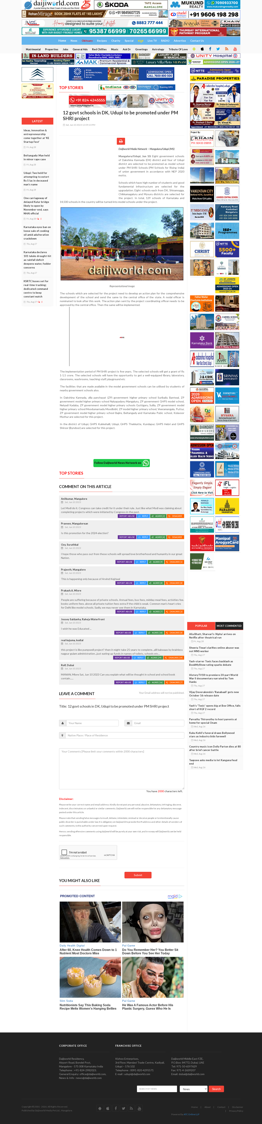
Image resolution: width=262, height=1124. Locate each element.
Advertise (180, 40)
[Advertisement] (89, 172)
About (207, 1107)
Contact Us (197, 40)
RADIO (165, 40)
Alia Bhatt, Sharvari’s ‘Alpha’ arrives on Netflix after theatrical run (212, 636)
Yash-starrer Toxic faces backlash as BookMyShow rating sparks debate (211, 663)
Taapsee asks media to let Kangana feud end (213, 762)
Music (114, 49)
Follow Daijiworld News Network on (118, 462)
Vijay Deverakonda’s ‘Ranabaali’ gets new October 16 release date (214, 693)
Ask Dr (127, 49)
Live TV (152, 40)
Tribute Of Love (178, 49)
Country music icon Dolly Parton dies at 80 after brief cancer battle (215, 748)
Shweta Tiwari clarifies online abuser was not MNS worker (214, 649)
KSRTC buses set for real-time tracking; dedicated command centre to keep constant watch (36, 289)
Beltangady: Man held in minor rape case (37, 157)
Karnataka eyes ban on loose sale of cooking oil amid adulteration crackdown (37, 232)
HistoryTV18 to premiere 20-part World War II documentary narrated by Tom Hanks (213, 678)
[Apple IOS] (202, 49)
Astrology (158, 49)
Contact (221, 1107)
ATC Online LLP (191, 1114)
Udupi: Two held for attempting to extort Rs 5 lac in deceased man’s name (36, 178)
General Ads (80, 49)
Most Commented (229, 625)
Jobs (65, 49)
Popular (201, 625)
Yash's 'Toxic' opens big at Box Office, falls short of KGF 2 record (215, 707)
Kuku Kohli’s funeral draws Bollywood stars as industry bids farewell (212, 734)
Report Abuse (127, 516)
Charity (115, 40)
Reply (145, 516)
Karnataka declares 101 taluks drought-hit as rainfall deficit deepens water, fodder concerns (37, 260)
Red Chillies (99, 49)
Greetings (141, 49)
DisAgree (177, 516)
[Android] (193, 49)
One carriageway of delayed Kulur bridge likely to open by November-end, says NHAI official (36, 206)
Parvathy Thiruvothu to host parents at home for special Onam (213, 721)
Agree (160, 516)
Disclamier (237, 1107)
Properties (51, 49)
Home (194, 1107)
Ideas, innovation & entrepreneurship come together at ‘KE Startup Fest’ (36, 136)
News (74, 40)
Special (129, 40)
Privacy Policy (236, 1110)
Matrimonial (33, 49)
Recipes (102, 40)
